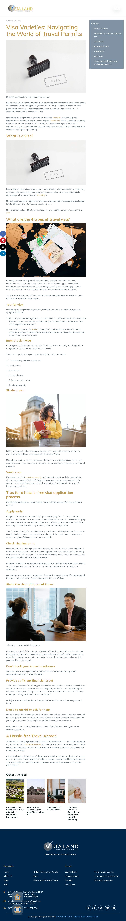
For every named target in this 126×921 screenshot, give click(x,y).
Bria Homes (70, 884)
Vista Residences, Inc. (104, 872)
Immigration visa (101, 46)
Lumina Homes (71, 876)
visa (8, 212)
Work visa (98, 56)
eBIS (6, 884)
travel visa (55, 120)
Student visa (99, 51)
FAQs (35, 876)
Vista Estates (71, 872)
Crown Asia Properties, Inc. (107, 876)
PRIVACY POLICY (64, 916)
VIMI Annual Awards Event (45, 880)
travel (34, 329)
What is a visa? (101, 28)
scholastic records (33, 477)
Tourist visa (99, 41)
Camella (68, 880)
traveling (41, 195)
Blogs (6, 880)
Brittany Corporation (104, 880)
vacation (57, 117)
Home (6, 872)
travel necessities (33, 744)
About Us (8, 876)
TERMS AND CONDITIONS (86, 916)
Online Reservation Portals (45, 872)
